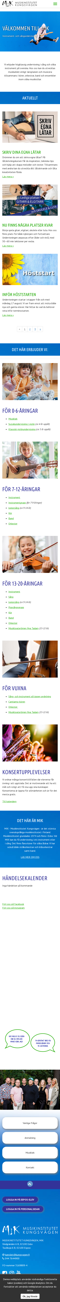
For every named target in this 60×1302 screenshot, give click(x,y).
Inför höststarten (19, 294)
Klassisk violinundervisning (22, 429)
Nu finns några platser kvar (27, 225)
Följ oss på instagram (13, 907)
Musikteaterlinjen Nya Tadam (23, 628)
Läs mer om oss (30, 857)
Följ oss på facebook (13, 904)
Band (11, 518)
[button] (55, 3)
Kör (10, 513)
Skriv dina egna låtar (21, 152)
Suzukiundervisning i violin (21, 424)
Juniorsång (13, 507)
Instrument (14, 497)
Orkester (12, 523)
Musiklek (12, 418)
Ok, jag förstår (30, 1296)
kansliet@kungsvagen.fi (17, 1254)
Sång (10, 596)
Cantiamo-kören (16, 701)
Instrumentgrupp (17, 502)
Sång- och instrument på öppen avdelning (29, 696)
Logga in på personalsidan (23, 1209)
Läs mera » (8, 176)
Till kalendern (9, 801)
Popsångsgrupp (16, 607)
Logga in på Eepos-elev (20, 1199)
